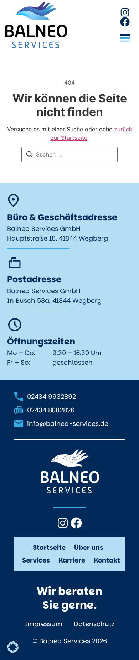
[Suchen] (29, 155)
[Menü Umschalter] (125, 38)
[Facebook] (125, 22)
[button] (13, 647)
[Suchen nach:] (69, 154)
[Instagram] (125, 12)
